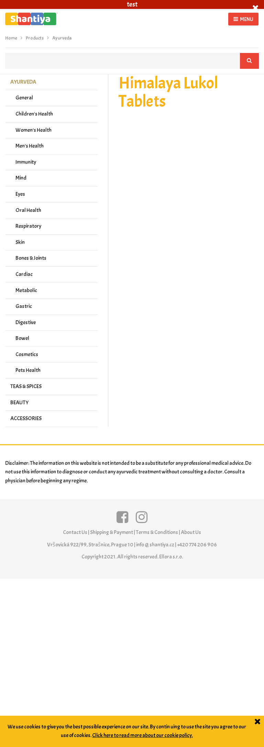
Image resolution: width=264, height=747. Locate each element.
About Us (191, 532)
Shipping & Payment (111, 532)
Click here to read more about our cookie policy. (142, 735)
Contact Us (75, 532)
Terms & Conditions (157, 532)
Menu (246, 19)
